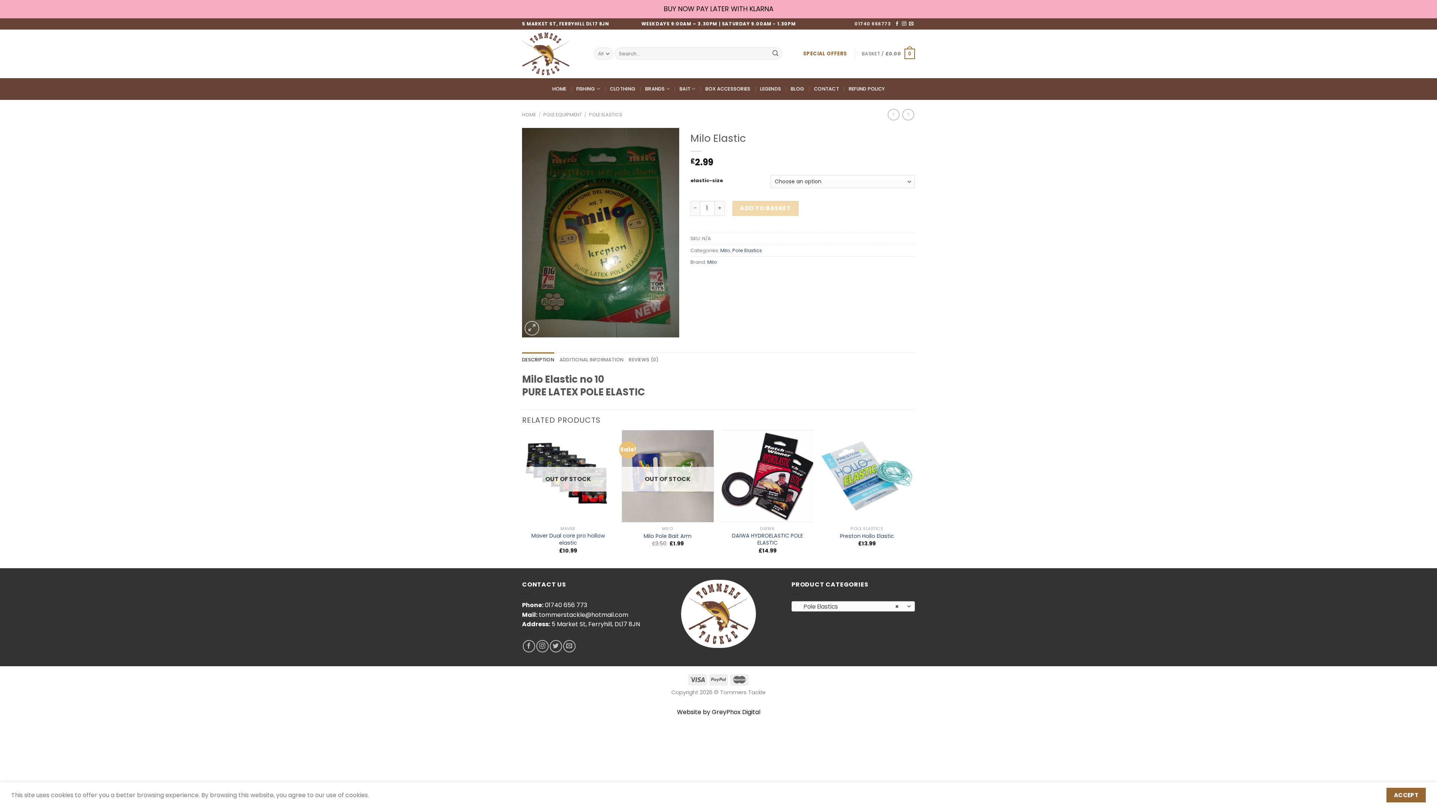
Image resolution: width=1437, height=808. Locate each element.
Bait (685, 89)
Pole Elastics (605, 114)
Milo (725, 250)
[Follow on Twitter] (556, 646)
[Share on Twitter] (711, 279)
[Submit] (775, 54)
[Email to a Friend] (724, 279)
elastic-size (706, 180)
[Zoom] (532, 328)
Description (538, 359)
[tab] (538, 359)
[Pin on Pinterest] (738, 279)
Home (559, 89)
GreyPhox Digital (736, 712)
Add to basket (765, 208)
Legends (770, 89)
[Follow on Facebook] (897, 24)
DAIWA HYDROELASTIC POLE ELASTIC (767, 539)
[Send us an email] (911, 24)
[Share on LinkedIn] (751, 279)
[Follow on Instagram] (904, 24)
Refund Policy (867, 89)
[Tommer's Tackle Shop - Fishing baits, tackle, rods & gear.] (552, 54)
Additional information (591, 359)
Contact (826, 89)
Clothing (622, 89)
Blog (797, 89)
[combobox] (853, 606)
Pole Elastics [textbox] (849, 606)
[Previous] (522, 498)
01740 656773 (872, 24)
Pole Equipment (562, 114)
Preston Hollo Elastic (867, 536)
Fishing (585, 89)
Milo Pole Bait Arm (668, 536)
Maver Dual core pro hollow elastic (568, 539)
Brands (655, 89)
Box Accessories (728, 89)
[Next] (912, 498)
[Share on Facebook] (697, 279)
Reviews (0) (644, 359)
